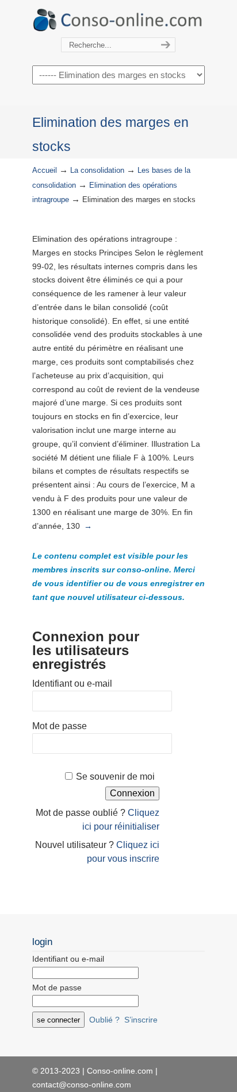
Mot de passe (59, 726)
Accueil (44, 170)
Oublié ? (104, 1019)
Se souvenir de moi (115, 776)
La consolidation (97, 170)
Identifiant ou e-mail (72, 683)
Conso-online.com (118, 19)
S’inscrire (141, 1019)
